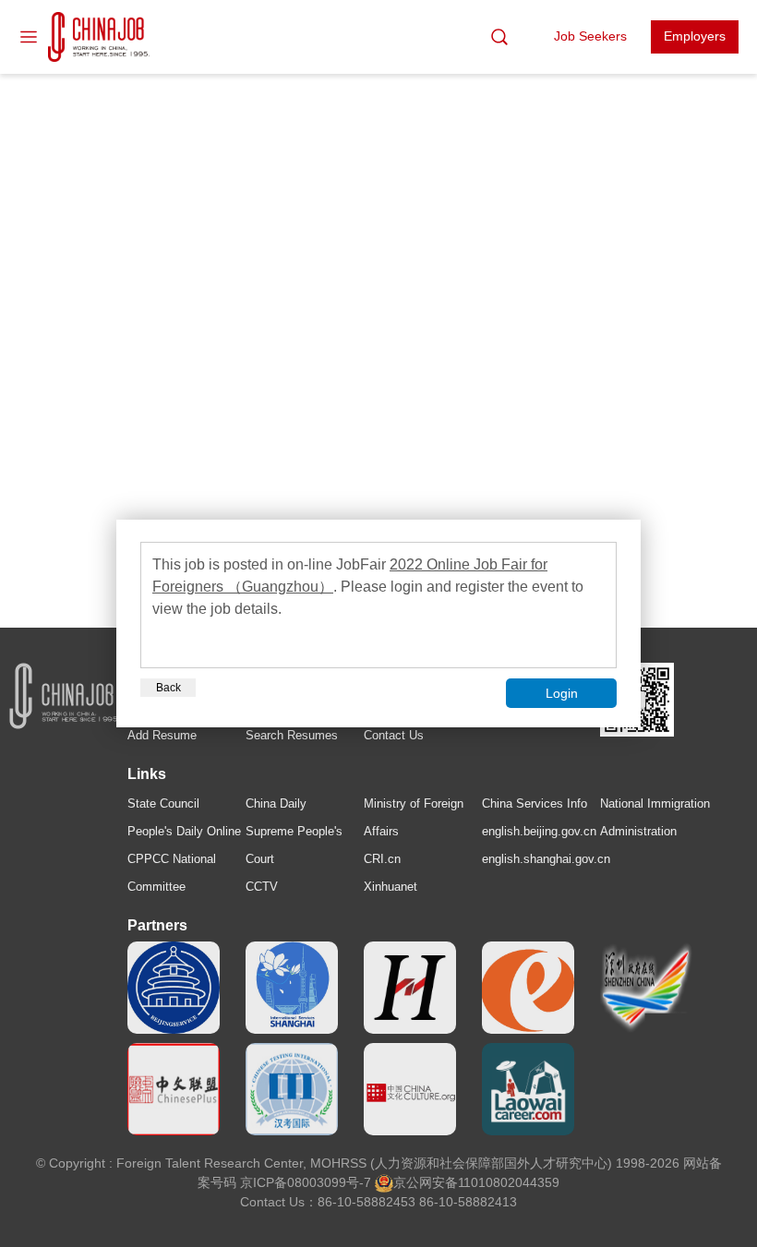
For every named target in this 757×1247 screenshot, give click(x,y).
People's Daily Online (184, 831)
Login (562, 693)
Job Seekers (590, 36)
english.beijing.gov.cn (539, 831)
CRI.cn (382, 859)
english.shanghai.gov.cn (546, 859)
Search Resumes (292, 735)
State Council (163, 803)
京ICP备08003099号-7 (305, 1182)
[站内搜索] (499, 37)
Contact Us (394, 735)
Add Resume (162, 735)
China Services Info (534, 803)
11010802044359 (508, 1182)
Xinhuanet (390, 886)
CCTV (262, 886)
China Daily (276, 803)
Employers (695, 36)
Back (168, 687)
